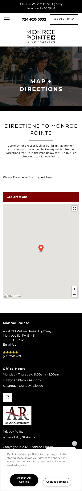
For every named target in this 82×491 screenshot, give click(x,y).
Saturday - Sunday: (17, 385)
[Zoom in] (74, 289)
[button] (64, 19)
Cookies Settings (57, 482)
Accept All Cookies (24, 480)
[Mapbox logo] (12, 296)
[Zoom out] (74, 294)
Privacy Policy (13, 431)
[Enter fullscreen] (74, 208)
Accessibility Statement (21, 437)
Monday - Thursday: (18, 374)
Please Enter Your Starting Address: (28, 178)
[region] (41, 470)
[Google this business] (7, 397)
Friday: (8, 380)
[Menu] (7, 19)
